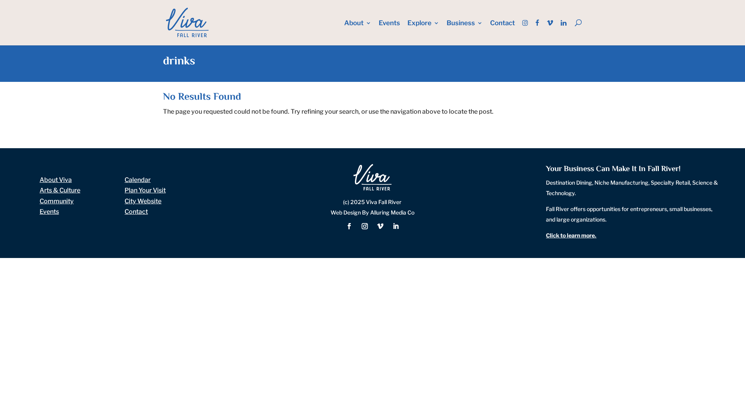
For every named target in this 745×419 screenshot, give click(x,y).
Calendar (138, 180)
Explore (419, 23)
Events (389, 23)
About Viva (56, 180)
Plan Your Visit (145, 190)
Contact (502, 23)
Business (461, 23)
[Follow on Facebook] (349, 226)
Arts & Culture (60, 190)
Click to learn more (570, 235)
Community (57, 201)
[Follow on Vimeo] (380, 226)
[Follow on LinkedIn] (396, 226)
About (354, 23)
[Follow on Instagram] (365, 226)
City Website (143, 201)
